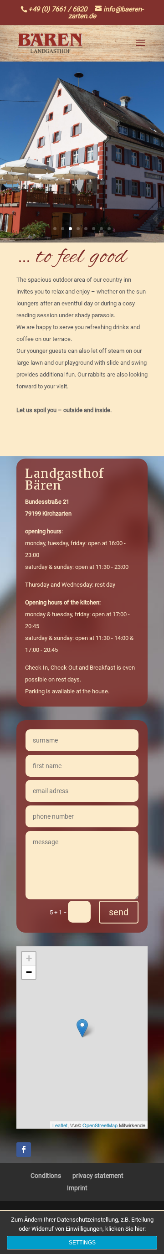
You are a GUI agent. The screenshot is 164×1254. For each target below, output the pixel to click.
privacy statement (97, 1175)
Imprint (77, 1188)
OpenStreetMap (100, 1125)
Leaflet (59, 1125)
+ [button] (29, 958)
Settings (82, 1242)
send (118, 912)
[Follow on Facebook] (23, 1149)
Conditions (46, 1175)
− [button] (29, 972)
